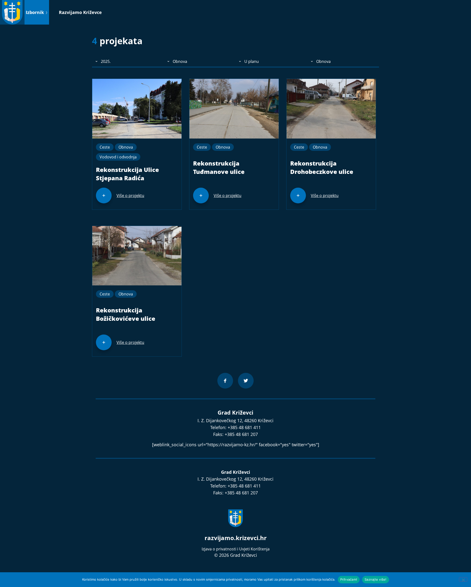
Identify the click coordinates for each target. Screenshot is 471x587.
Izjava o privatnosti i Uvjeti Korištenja (236, 549)
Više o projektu (130, 195)
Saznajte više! (376, 579)
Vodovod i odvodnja (118, 157)
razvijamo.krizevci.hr (236, 538)
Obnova (125, 147)
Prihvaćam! (348, 579)
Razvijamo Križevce (80, 12)
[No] (463, 579)
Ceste (105, 147)
